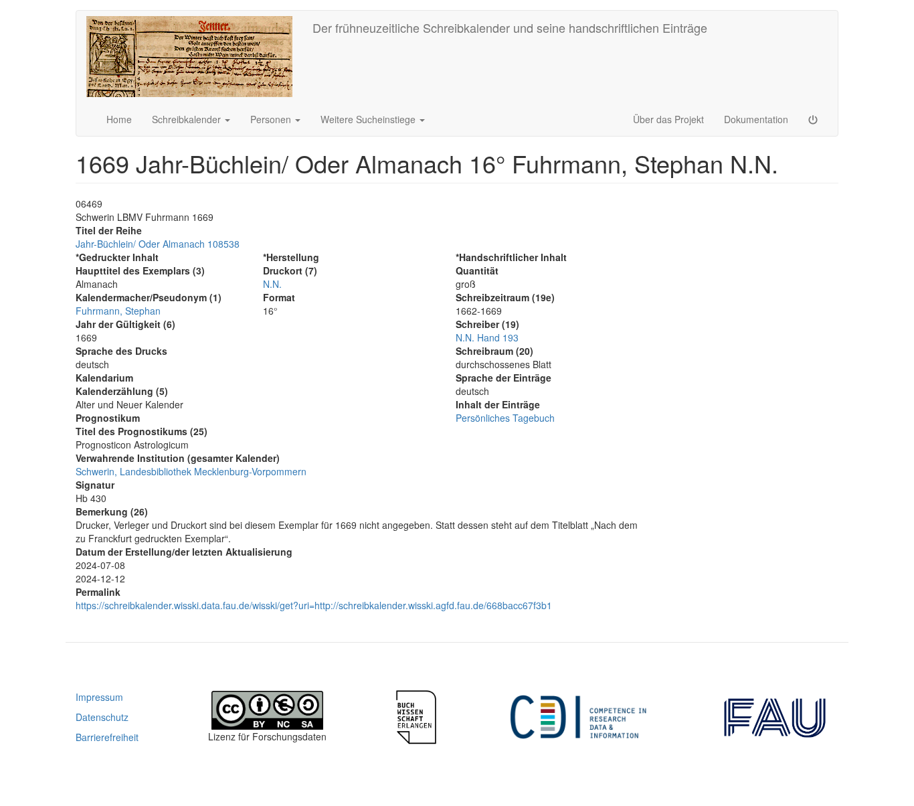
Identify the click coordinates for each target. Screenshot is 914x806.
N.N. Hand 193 (487, 337)
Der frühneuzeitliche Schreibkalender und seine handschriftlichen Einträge (509, 27)
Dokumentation (756, 119)
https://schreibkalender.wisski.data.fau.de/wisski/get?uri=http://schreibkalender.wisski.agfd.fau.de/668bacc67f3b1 (314, 605)
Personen (272, 119)
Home (119, 119)
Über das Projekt (668, 119)
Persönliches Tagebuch (505, 417)
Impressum (99, 697)
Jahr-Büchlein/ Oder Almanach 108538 (158, 243)
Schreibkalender (187, 119)
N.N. (272, 284)
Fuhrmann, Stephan (118, 310)
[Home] (194, 56)
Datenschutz (102, 717)
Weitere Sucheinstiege (369, 119)
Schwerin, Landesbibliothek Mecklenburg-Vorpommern (191, 471)
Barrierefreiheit (107, 737)
